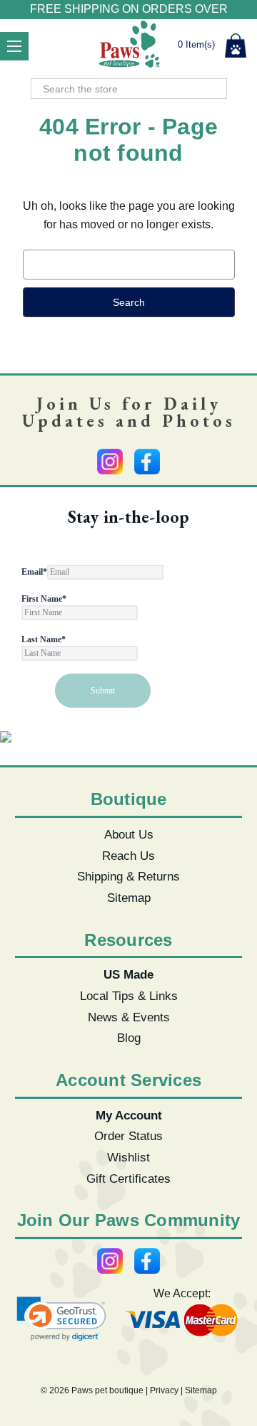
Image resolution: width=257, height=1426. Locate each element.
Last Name (43, 639)
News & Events (129, 1017)
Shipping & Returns (128, 876)
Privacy (164, 1390)
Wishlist (128, 1157)
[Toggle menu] (14, 46)
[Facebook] (147, 461)
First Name (43, 599)
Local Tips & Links (129, 996)
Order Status (128, 1136)
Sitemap (129, 897)
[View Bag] (235, 45)
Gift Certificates (128, 1178)
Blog (129, 1038)
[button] (61, 1319)
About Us (128, 834)
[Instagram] (110, 461)
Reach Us (128, 855)
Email (34, 572)
